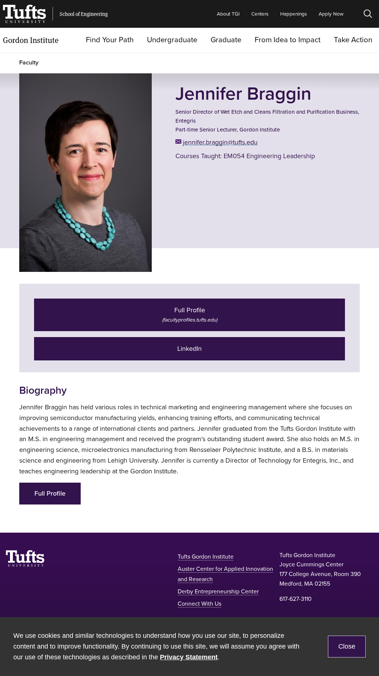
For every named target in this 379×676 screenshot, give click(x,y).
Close (346, 646)
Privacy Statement (189, 657)
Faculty (28, 62)
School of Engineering (84, 14)
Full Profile (50, 493)
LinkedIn (189, 348)
